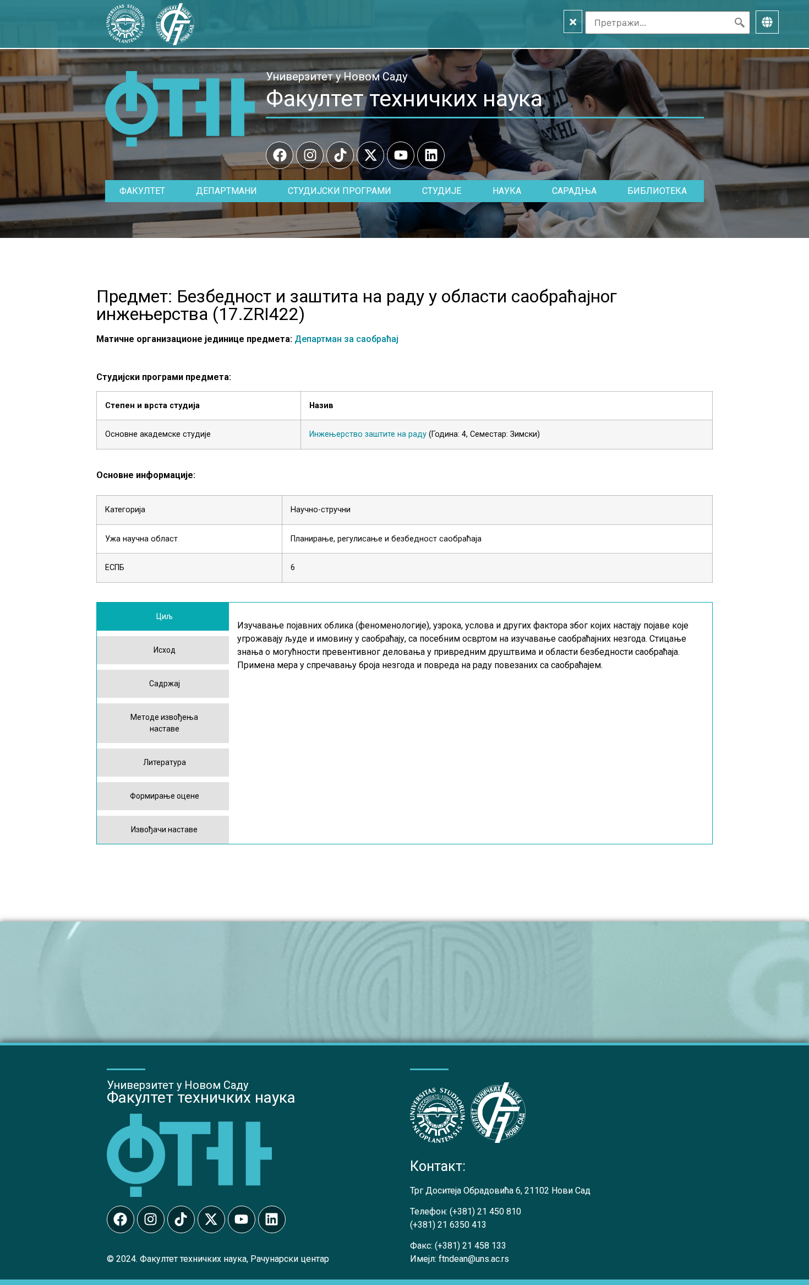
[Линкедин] (431, 155)
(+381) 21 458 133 (470, 1245)
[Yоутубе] (400, 155)
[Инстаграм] (310, 155)
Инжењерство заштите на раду (368, 434)
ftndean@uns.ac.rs (474, 1259)
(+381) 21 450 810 (485, 1211)
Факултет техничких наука (404, 98)
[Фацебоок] (279, 155)
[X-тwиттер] (370, 155)
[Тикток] (340, 155)
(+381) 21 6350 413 (448, 1224)
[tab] (163, 617)
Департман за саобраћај (346, 339)
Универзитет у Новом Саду (336, 76)
